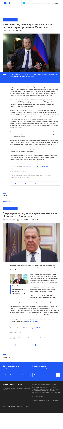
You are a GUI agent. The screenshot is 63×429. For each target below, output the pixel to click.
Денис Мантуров (14, 177)
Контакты (12, 384)
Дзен (33, 166)
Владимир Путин (42, 337)
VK (37, 166)
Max (47, 166)
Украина (29, 337)
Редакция (5, 384)
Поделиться (19, 30)
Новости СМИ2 (7, 201)
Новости (28, 166)
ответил (21, 319)
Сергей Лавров (14, 339)
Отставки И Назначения (20, 175)
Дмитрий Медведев (33, 175)
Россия (35, 337)
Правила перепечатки (9, 406)
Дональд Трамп (18, 337)
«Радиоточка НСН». (32, 321)
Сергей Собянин (24, 177)
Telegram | (42, 166)
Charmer (10, 409)
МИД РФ (50, 337)
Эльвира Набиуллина (45, 175)
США (24, 337)
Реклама (20, 384)
